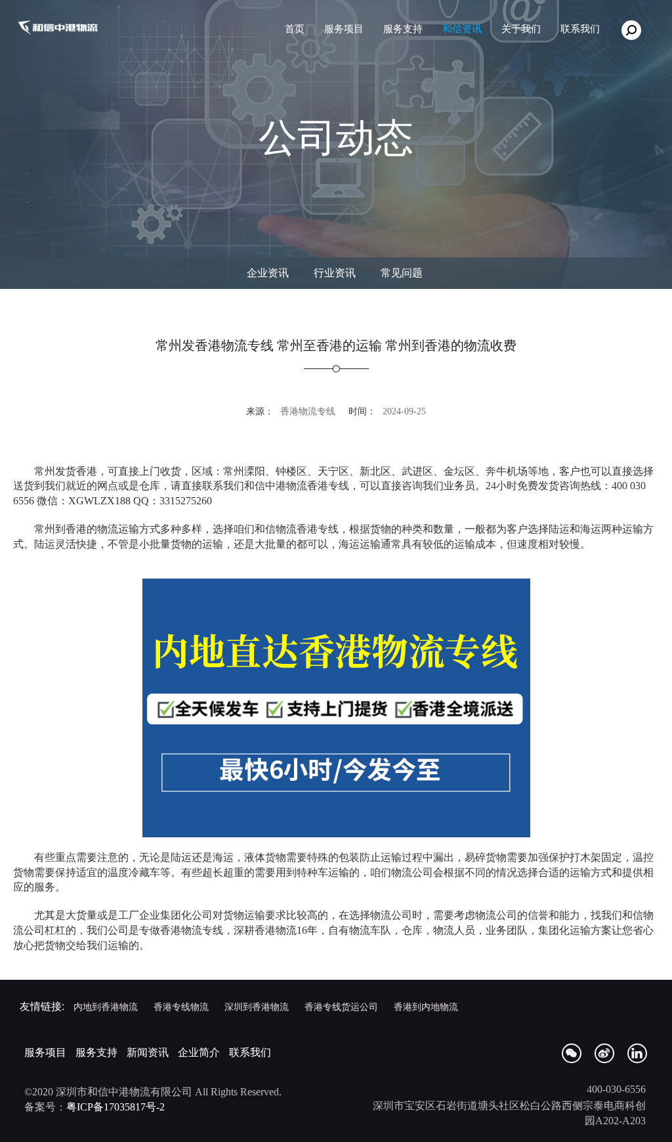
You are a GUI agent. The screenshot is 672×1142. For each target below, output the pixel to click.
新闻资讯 (148, 1052)
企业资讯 (268, 272)
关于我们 (521, 29)
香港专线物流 (181, 1006)
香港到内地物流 (426, 1006)
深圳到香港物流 (256, 1006)
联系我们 (250, 1052)
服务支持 (403, 29)
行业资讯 (335, 272)
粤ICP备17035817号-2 (115, 1106)
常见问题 (402, 272)
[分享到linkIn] (637, 1053)
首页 (294, 29)
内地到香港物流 (106, 1006)
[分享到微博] (604, 1053)
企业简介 (199, 1052)
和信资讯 (462, 29)
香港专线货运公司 (341, 1006)
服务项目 (344, 29)
